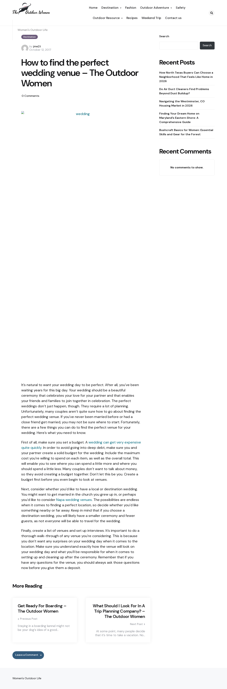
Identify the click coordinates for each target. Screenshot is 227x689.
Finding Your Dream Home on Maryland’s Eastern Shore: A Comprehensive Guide (179, 117)
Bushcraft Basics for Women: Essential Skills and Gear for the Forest (186, 132)
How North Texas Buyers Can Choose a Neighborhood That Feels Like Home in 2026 (186, 77)
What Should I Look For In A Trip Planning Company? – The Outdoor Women (119, 611)
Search (164, 36)
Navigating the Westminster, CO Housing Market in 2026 (182, 103)
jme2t (37, 46)
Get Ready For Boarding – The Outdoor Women (42, 608)
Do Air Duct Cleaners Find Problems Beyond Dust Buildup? (184, 91)
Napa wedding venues (74, 499)
